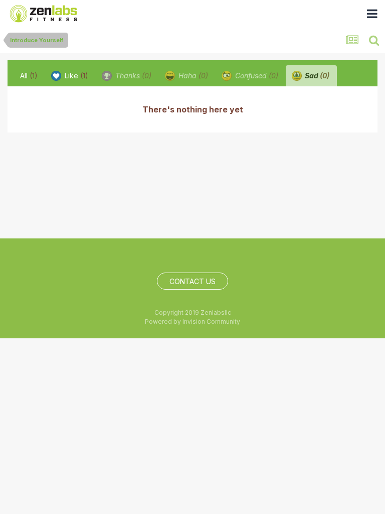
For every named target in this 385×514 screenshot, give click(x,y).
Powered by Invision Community (192, 321)
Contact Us (192, 281)
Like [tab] (75, 75)
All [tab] (29, 75)
